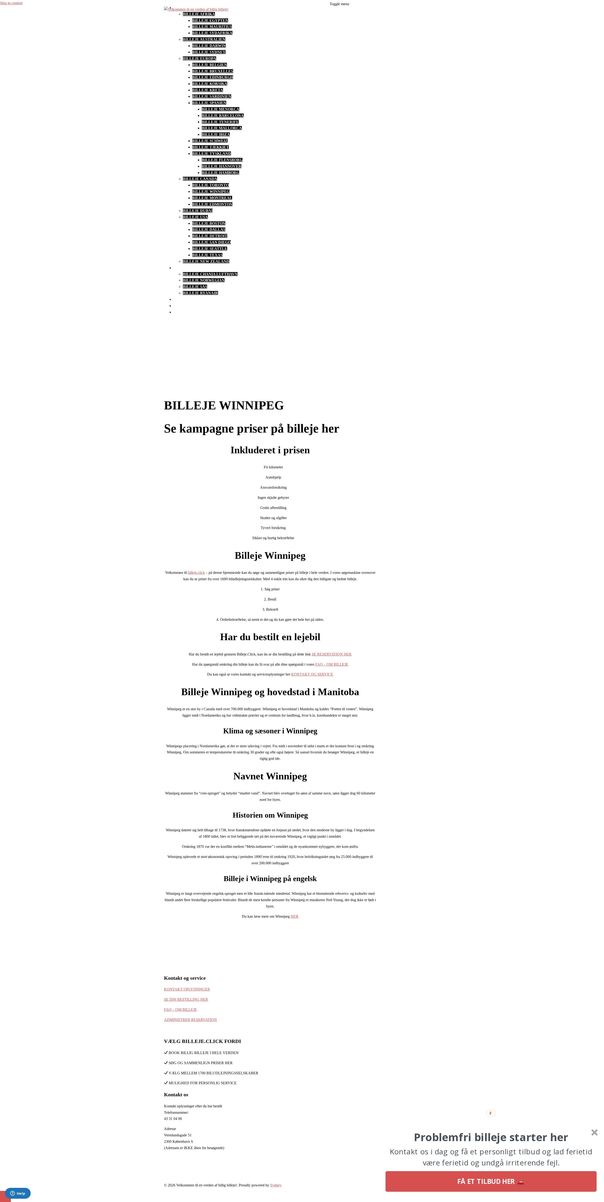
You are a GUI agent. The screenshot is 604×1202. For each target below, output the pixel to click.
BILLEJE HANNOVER (221, 166)
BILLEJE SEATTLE (209, 249)
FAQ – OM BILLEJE (191, 312)
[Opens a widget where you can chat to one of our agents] (18, 1194)
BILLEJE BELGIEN (209, 65)
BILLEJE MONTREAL (212, 198)
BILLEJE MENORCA (220, 109)
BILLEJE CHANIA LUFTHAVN (210, 274)
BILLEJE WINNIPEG (211, 191)
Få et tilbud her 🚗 (490, 1181)
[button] (491, 1137)
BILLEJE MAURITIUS (212, 27)
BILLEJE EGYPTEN (210, 20)
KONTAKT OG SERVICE (195, 306)
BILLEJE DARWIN (209, 46)
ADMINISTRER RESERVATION (190, 1020)
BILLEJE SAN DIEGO (211, 242)
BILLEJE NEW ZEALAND (206, 261)
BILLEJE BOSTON (208, 223)
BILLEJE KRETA (207, 90)
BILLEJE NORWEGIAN (204, 280)
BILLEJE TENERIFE (220, 122)
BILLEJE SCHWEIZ (210, 141)
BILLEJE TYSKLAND (211, 153)
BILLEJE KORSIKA (209, 84)
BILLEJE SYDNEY (209, 52)
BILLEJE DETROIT (209, 236)
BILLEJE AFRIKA (199, 14)
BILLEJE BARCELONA (223, 115)
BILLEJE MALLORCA (222, 128)
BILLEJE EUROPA (199, 58)
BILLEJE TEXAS (207, 255)
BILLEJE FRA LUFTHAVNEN (199, 268)
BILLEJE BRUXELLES (212, 71)
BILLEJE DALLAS (208, 229)
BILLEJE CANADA (200, 179)
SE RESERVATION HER (332, 654)
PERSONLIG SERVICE (193, 299)
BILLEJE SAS (195, 287)
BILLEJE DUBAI (198, 211)
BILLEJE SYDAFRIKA (212, 33)
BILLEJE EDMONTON (212, 204)
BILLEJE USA (195, 217)
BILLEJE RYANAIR (200, 293)
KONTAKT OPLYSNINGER (187, 989)
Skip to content (11, 3)
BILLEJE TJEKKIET (210, 147)
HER (294, 916)
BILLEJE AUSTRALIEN (204, 39)
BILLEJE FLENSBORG (222, 160)
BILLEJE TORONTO (210, 185)
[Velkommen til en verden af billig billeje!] (196, 9)
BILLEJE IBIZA (216, 134)
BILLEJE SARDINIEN (211, 96)
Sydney (275, 1185)
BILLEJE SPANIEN (209, 103)
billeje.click (196, 573)
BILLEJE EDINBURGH (212, 77)
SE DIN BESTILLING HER (186, 999)
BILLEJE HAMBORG (220, 173)
